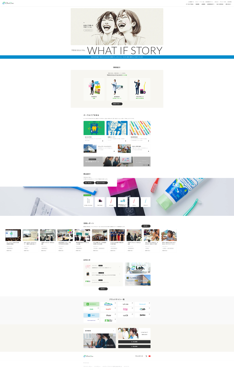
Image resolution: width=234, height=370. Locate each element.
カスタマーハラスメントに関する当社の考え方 (112, 366)
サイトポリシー (98, 366)
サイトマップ (126, 366)
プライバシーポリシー (88, 366)
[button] (84, 241)
